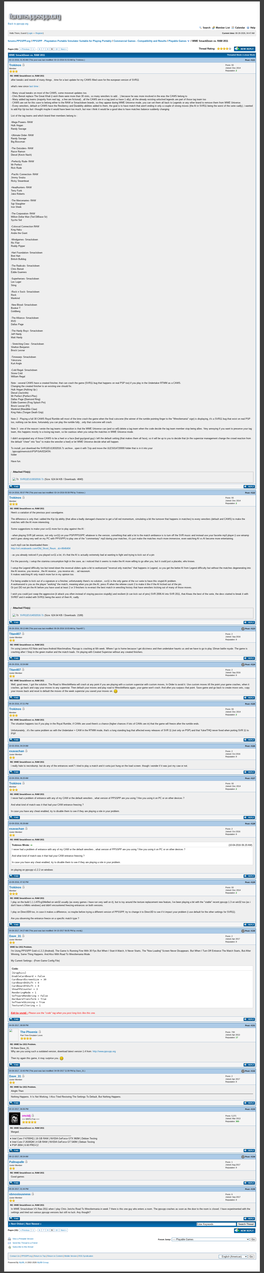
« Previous (25, 49)
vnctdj (78, 931)
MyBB (21, 1262)
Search (206, 27)
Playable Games (177, 41)
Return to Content (55, 1256)
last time (33, 86)
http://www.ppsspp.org (104, 1051)
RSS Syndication (85, 1256)
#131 (253, 1025)
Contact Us (15, 1256)
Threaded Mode (234, 55)
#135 (253, 1189)
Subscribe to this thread (23, 1247)
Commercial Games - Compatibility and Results (140, 41)
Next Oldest (17, 1223)
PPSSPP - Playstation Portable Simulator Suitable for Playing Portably (72, 41)
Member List (223, 27)
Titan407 (80, 628)
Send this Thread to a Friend (25, 1243)
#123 (253, 629)
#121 (253, 60)
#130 (253, 931)
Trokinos (80, 60)
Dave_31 (15, 936)
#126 (253, 746)
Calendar (240, 27)
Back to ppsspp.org (18, 23)
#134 (253, 1157)
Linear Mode (249, 55)
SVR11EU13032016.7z (32, 479)
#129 (253, 882)
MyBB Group (42, 1262)
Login (30, 33)
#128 (253, 824)
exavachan (16, 751)
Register (39, 33)
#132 (253, 1071)
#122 (253, 493)
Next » (63, 49)
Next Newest (32, 1223)
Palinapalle (16, 1161)
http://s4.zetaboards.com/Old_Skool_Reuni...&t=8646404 (40, 548)
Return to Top (40, 1256)
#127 (253, 778)
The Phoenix (29, 1032)
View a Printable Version (23, 1239)
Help (252, 27)
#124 (253, 664)
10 (56, 49)
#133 (253, 1109)
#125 (253, 704)
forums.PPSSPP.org (19, 41)
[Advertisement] (127, 13)
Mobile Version (70, 1256)
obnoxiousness (20, 1194)
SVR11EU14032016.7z (32, 615)
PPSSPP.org (26, 1256)
